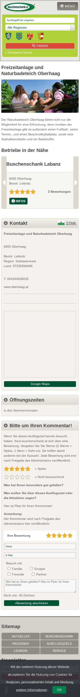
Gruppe (39, 569)
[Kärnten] (41, 37)
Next (76, 182)
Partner (41, 574)
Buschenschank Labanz (33, 164)
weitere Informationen (31, 690)
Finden (42, 46)
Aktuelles (21, 636)
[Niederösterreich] (19, 37)
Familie (17, 569)
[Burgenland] (30, 37)
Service (59, 650)
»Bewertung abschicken (31, 603)
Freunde (18, 574)
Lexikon (20, 650)
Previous (4, 182)
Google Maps (40, 384)
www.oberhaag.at (16, 287)
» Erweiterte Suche (18, 52)
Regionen (20, 643)
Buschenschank (59, 636)
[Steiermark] (8, 37)
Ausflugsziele (59, 643)
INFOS (20, 201)
